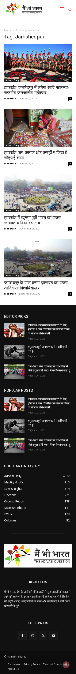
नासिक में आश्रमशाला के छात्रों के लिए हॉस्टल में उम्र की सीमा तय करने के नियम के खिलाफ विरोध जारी (48, 329)
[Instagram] (33, 636)
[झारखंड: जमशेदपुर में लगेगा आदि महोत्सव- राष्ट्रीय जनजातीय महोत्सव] (38, 63)
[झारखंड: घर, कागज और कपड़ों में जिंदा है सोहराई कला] (38, 128)
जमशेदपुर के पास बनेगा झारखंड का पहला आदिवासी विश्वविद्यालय (36, 285)
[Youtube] (53, 636)
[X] (43, 636)
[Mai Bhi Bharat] (24, 9)
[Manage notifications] (66, 664)
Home (8, 30)
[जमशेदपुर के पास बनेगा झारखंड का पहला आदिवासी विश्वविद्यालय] (38, 258)
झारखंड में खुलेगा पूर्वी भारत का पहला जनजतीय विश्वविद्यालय (32, 220)
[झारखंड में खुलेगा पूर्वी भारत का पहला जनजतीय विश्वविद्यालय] (38, 193)
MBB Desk (10, 98)
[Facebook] (22, 636)
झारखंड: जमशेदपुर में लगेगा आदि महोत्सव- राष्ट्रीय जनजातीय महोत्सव (36, 90)
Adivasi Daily (12, 80)
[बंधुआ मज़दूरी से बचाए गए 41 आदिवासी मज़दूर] (14, 352)
